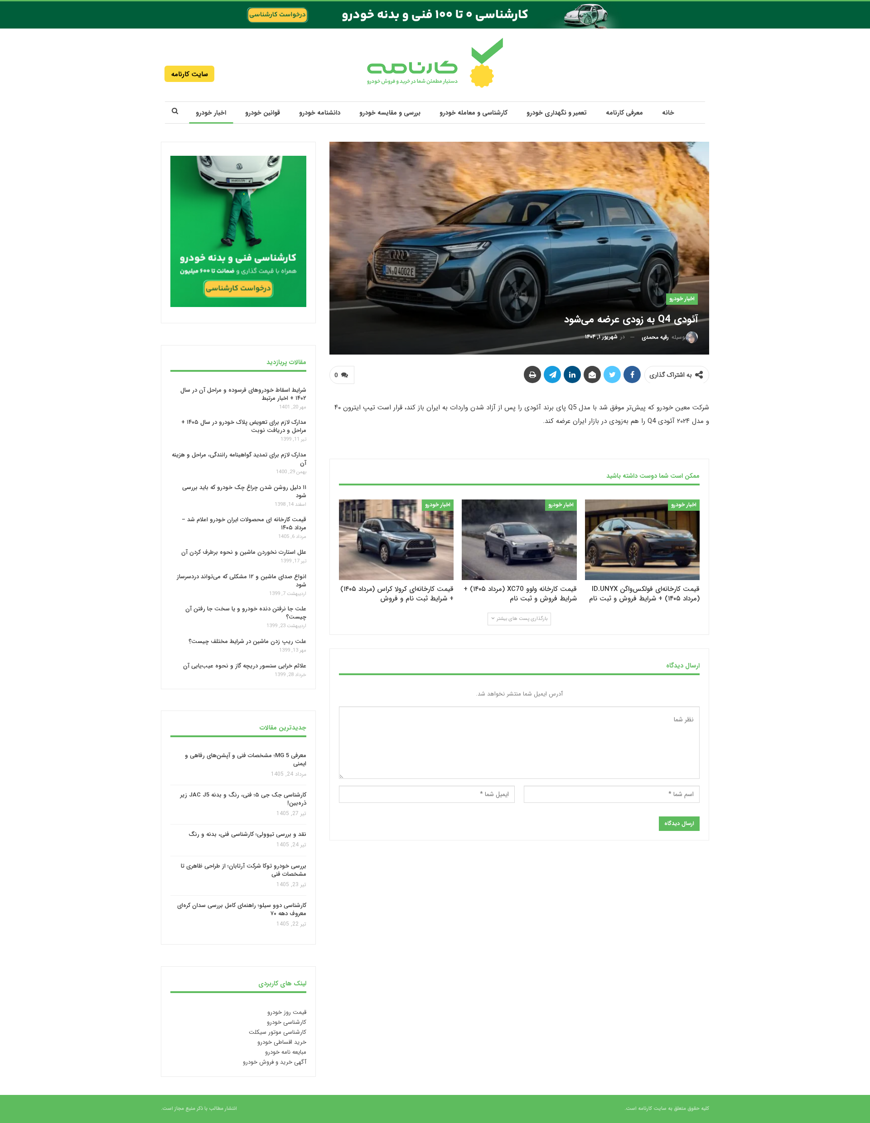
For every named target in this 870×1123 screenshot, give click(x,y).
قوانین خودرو (262, 113)
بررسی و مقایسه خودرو (389, 113)
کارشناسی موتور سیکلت (277, 1032)
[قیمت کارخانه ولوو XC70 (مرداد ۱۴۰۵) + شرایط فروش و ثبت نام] (519, 539)
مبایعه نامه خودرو (285, 1052)
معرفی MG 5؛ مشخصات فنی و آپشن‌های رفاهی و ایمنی (245, 759)
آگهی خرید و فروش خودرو (274, 1062)
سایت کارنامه (189, 74)
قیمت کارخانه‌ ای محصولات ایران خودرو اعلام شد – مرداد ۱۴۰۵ (244, 524)
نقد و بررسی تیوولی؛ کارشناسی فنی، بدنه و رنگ (247, 835)
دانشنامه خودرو (319, 113)
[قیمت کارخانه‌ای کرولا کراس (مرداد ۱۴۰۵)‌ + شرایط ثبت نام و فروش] (396, 539)
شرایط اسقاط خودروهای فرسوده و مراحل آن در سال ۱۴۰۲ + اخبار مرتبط (243, 394)
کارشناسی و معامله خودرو (474, 113)
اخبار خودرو (211, 113)
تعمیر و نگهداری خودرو (557, 113)
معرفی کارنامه (624, 113)
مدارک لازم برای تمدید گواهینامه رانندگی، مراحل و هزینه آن (239, 459)
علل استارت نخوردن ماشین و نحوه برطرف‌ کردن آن (243, 552)
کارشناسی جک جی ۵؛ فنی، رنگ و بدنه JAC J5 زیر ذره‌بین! (243, 799)
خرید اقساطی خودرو (281, 1042)
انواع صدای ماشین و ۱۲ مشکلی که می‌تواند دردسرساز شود (241, 581)
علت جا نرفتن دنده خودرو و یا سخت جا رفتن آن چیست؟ (245, 613)
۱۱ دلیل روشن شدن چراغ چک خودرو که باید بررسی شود (244, 491)
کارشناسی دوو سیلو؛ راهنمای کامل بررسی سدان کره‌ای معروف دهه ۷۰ (241, 910)
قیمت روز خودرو (286, 1012)
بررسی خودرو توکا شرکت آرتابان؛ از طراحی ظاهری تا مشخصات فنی (243, 870)
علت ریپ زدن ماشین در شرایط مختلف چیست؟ (247, 641)
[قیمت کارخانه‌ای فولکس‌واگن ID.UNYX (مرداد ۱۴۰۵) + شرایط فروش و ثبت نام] (642, 539)
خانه (668, 113)
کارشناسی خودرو (286, 1022)
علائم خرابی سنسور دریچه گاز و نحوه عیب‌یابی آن (244, 666)
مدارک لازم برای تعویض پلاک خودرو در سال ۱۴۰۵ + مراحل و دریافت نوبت (243, 426)
